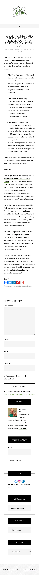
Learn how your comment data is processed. (19, 394)
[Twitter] (10, 282)
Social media (27, 286)
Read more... (23, 428)
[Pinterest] (18, 282)
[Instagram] (19, 481)
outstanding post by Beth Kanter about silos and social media (19, 178)
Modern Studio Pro (30, 570)
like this (7, 220)
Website (7, 364)
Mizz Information (19, 12)
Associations (18, 286)
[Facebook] (6, 282)
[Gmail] (22, 282)
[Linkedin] (14, 282)
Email (6, 351)
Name (7, 339)
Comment (8, 306)
